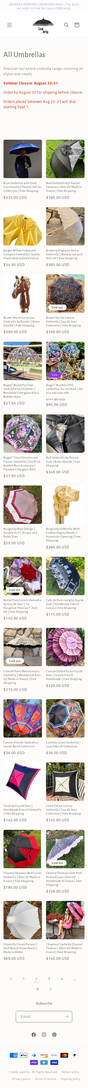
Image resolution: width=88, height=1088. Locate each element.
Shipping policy (70, 1079)
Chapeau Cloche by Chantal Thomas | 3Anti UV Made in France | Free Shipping (64, 948)
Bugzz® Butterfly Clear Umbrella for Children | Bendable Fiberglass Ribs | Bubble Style (21, 391)
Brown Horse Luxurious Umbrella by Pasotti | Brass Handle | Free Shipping (21, 321)
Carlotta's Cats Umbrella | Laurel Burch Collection (63, 744)
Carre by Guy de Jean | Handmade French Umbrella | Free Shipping (22, 809)
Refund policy (70, 1072)
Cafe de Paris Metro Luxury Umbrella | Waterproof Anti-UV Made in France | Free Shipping (22, 677)
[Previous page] (11, 979)
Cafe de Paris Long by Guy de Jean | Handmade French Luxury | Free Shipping (65, 604)
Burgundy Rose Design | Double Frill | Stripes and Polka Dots (20, 532)
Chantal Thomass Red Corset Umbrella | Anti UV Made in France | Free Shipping (22, 877)
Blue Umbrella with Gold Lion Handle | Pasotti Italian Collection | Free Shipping (22, 187)
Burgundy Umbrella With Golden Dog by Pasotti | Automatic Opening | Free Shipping (63, 534)
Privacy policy (21, 1079)
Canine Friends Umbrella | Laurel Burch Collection (21, 744)
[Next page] (50, 989)
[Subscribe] (66, 1016)
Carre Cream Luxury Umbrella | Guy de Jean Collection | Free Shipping (63, 809)
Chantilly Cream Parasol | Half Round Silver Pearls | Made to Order (20, 948)
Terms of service (45, 1079)
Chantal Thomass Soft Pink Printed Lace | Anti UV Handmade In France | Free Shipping (64, 879)
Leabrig (24, 1072)
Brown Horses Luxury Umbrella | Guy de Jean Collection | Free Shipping (63, 321)
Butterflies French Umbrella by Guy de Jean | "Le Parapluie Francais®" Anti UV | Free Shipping (22, 606)
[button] (9, 25)
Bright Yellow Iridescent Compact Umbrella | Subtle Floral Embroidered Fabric (21, 254)
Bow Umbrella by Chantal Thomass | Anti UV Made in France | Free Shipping (64, 187)
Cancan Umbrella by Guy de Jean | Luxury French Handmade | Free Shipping (64, 675)
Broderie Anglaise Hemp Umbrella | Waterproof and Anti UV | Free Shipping (64, 254)
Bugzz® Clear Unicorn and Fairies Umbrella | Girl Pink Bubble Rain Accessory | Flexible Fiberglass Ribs (21, 463)
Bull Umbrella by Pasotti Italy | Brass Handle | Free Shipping (63, 461)
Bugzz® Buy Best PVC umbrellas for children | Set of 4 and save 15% (64, 389)
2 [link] (36, 978)
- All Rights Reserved (43, 1072)
